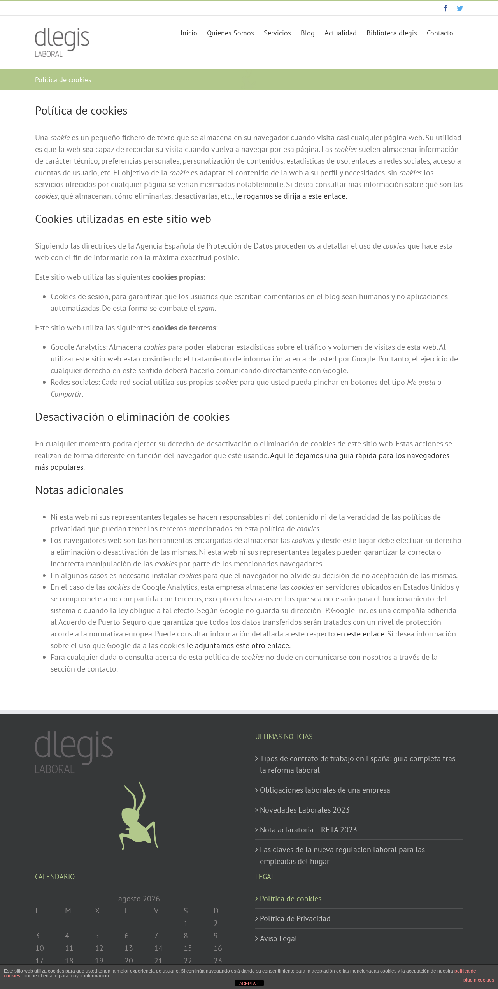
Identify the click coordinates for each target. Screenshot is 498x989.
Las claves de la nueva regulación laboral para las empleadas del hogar (342, 855)
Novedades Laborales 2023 (305, 810)
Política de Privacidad (295, 918)
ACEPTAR (249, 983)
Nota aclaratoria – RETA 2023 (308, 830)
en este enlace (360, 634)
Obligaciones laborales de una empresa (325, 790)
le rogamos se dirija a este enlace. (291, 196)
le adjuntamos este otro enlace (238, 645)
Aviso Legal (278, 938)
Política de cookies (290, 899)
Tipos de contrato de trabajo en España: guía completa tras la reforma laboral (357, 764)
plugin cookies (478, 980)
